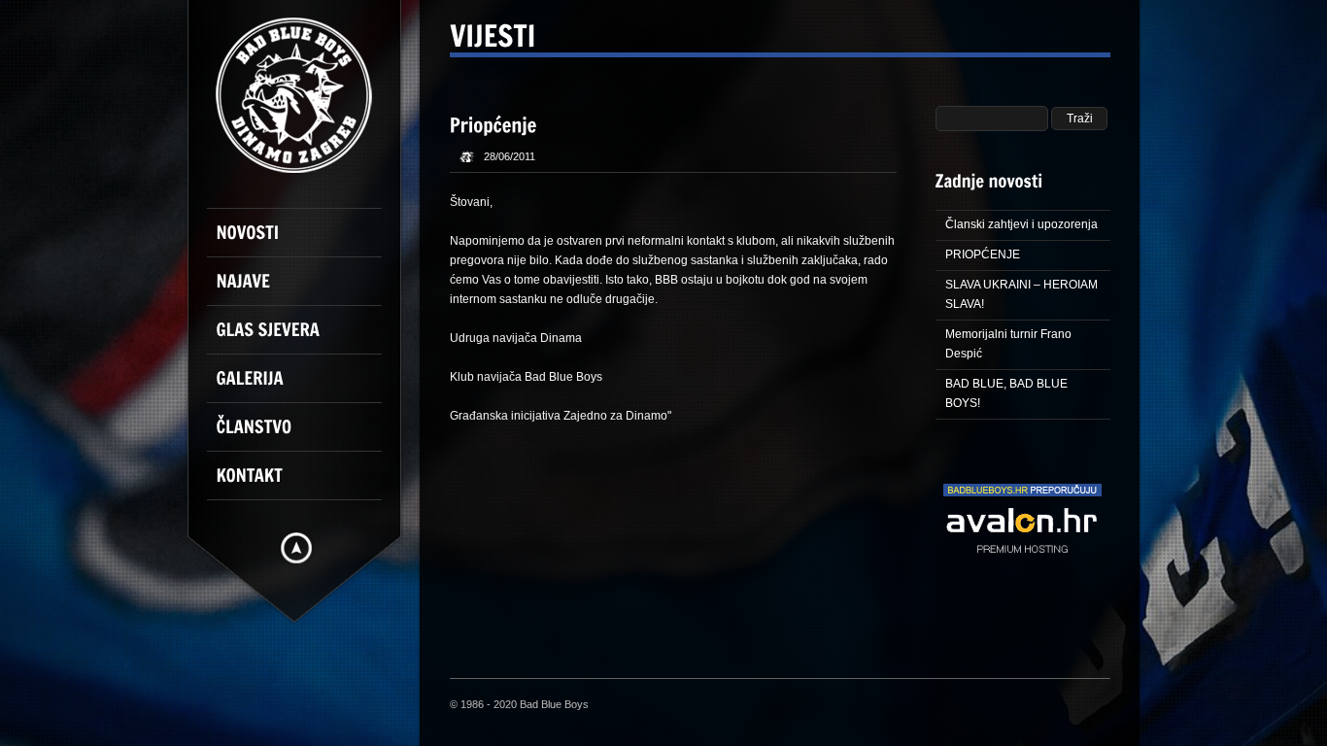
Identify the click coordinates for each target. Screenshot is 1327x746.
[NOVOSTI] (304, 240)
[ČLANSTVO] (304, 435)
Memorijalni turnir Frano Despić (1008, 343)
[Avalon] (1022, 576)
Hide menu (296, 548)
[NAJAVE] (304, 289)
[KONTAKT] (304, 483)
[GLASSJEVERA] (304, 338)
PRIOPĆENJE (982, 254)
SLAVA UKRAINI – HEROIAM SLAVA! (1021, 294)
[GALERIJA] (304, 386)
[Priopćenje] (493, 123)
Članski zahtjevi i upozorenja (1021, 224)
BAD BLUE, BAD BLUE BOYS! (1006, 393)
